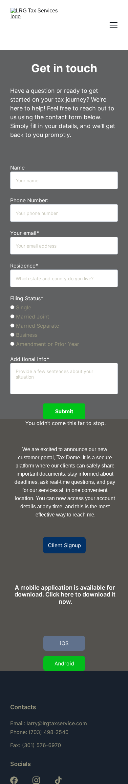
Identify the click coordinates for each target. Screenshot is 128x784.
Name (17, 167)
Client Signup (64, 545)
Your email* (24, 233)
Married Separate (36, 325)
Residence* (24, 265)
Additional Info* (29, 359)
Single (22, 307)
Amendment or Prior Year (46, 344)
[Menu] (113, 25)
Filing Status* (26, 298)
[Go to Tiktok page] (58, 780)
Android (64, 663)
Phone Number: (29, 200)
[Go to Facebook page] (14, 780)
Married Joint (31, 316)
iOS (64, 643)
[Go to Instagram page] (36, 780)
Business (25, 335)
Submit (64, 411)
